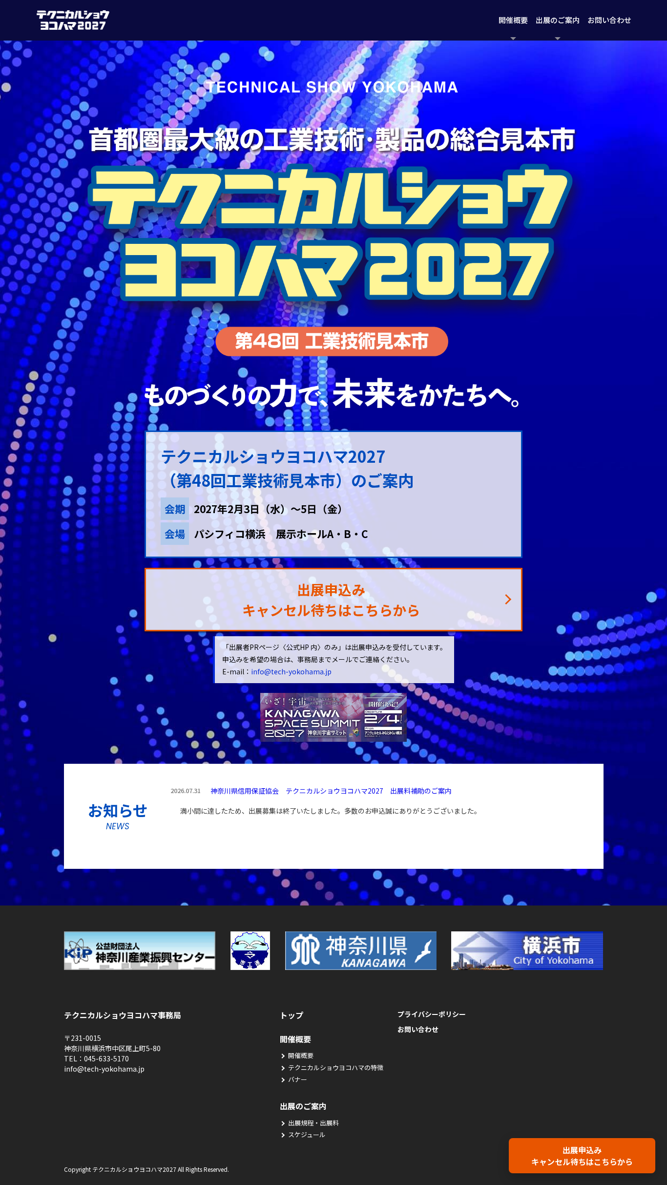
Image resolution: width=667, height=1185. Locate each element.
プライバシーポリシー (431, 1014)
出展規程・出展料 (313, 1122)
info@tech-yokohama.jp (291, 671)
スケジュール (307, 1134)
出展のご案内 (558, 20)
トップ (291, 1015)
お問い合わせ (609, 20)
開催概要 (513, 20)
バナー (297, 1079)
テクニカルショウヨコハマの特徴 (335, 1067)
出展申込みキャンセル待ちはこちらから (582, 1155)
